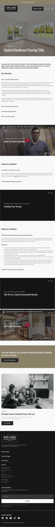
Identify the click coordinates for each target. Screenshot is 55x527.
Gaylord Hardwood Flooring (11, 522)
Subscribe (27, 501)
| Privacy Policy (20, 522)
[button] (2, 8)
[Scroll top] (53, 525)
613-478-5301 (4, 482)
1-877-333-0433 (5, 481)
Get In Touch (7, 423)
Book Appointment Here (6, 477)
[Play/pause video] (27, 140)
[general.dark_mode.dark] (45, 8)
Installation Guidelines (10, 360)
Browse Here (31, 2)
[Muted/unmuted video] (52, 128)
